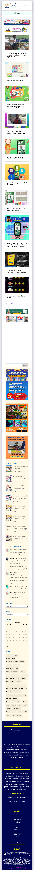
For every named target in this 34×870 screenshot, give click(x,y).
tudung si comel (16, 708)
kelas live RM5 (9, 681)
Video (7, 715)
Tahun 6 (8, 708)
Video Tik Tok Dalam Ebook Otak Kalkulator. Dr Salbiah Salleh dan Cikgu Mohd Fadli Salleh (17, 244)
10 (7, 634)
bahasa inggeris (14, 655)
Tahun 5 (25, 705)
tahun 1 (24, 701)
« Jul (7, 647)
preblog (19, 701)
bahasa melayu (10, 658)
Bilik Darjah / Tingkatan (12, 661)
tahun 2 (8, 705)
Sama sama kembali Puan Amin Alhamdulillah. (18, 595)
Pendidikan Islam (10, 701)
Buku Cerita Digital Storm (15, 81)
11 (9, 634)
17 (6, 637)
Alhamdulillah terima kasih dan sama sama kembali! (18, 552)
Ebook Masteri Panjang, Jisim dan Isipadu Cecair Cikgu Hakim (17, 271)
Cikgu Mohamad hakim (12, 668)
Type (17, 711)
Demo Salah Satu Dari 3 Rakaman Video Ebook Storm (16, 132)
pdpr (25, 695)
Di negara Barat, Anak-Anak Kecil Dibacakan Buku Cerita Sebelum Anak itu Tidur (16, 106)
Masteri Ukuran (13, 688)
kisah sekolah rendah (11, 685)
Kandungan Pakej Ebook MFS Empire (16, 297)
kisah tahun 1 (22, 685)
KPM (7, 688)
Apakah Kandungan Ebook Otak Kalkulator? (17, 183)
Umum (21, 711)
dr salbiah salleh (10, 675)
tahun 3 (14, 705)
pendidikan (15, 698)
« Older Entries (9, 304)
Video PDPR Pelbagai (16, 715)
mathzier (20, 695)
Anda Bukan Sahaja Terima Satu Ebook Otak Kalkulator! (16, 158)
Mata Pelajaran (10, 691)
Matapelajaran (23, 688)
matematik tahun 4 (11, 695)
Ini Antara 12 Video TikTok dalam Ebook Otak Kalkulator (17, 209)
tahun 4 (19, 705)
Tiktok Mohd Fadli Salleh (17, 801)
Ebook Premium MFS (11, 678)
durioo (18, 675)
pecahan (8, 698)
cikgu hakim (16, 665)
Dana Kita (22, 671)
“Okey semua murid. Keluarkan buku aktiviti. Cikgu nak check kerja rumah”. (16, 55)
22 (23, 637)
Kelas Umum (18, 681)
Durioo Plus (24, 675)
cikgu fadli (9, 665)
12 (13, 634)
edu (19, 678)
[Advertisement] (18, 337)
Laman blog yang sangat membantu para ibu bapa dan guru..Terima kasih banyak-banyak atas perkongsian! (18, 563)
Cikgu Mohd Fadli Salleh (12, 671)
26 (13, 641)
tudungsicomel (10, 711)
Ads (7, 655)
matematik (18, 691)
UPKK (26, 711)
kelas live (24, 678)
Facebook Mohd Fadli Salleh (17, 797)
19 (13, 637)
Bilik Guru (22, 661)
